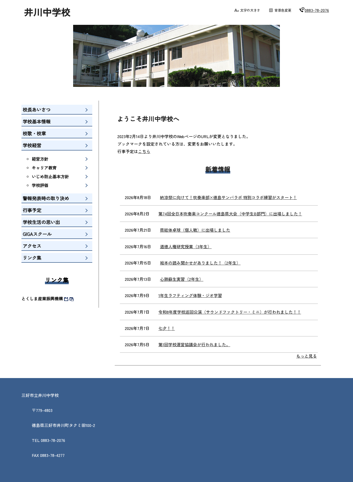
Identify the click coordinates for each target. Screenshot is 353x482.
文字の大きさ (250, 10)
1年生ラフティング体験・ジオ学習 (190, 295)
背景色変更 (282, 10)
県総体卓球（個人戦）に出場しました (195, 230)
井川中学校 (47, 11)
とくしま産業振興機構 (42, 298)
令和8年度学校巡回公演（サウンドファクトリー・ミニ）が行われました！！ (229, 312)
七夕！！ (166, 328)
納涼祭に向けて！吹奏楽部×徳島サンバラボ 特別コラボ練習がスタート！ (228, 197)
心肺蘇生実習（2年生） (181, 279)
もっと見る (306, 356)
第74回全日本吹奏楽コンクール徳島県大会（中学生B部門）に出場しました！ (230, 213)
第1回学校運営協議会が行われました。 (194, 344)
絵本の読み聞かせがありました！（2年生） (200, 263)
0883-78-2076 (317, 10)
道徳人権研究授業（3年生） (186, 246)
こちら (144, 151)
